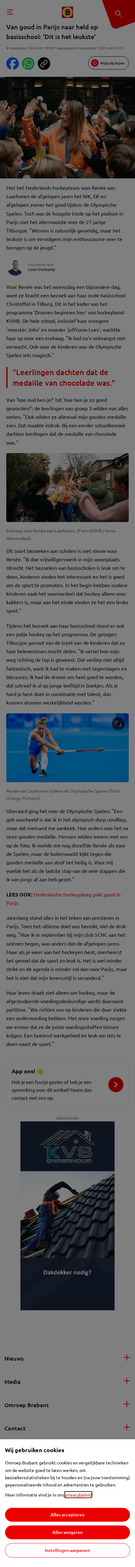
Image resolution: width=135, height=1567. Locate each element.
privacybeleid (78, 1494)
